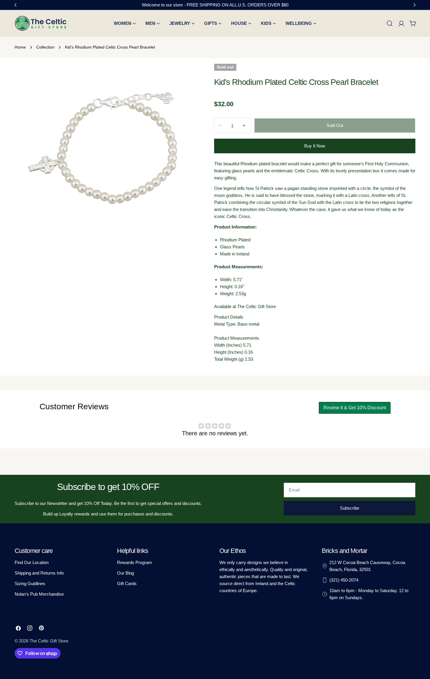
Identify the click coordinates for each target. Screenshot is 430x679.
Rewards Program (134, 562)
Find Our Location (32, 562)
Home (20, 47)
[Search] (389, 23)
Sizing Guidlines (30, 583)
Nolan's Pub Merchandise (39, 594)
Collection (45, 47)
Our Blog (125, 572)
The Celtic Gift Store (49, 640)
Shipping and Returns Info (39, 572)
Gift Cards (127, 583)
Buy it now (314, 145)
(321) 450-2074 (343, 579)
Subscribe (349, 508)
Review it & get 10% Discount (355, 407)
